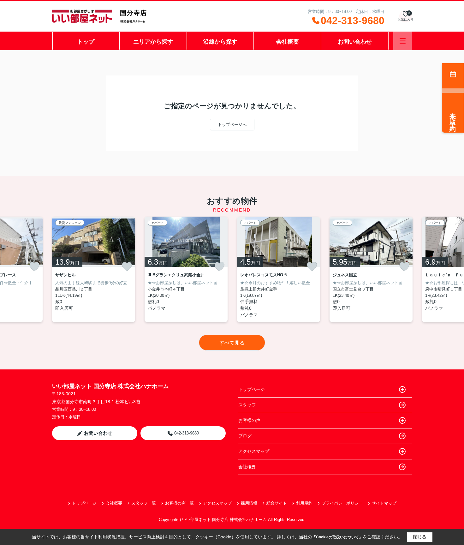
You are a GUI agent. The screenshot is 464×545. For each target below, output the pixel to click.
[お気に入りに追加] (34, 266)
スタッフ (247, 404)
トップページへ (232, 124)
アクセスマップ (253, 451)
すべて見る (232, 342)
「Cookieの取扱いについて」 (337, 537)
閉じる (419, 536)
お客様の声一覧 (179, 503)
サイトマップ (384, 503)
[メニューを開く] (402, 41)
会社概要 (287, 42)
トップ (85, 42)
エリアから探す (153, 42)
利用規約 (304, 503)
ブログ (245, 435)
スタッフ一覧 (143, 503)
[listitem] (93, 269)
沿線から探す (220, 42)
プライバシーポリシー (342, 503)
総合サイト (276, 503)
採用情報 (249, 503)
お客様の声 (249, 420)
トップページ (251, 389)
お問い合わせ (355, 42)
